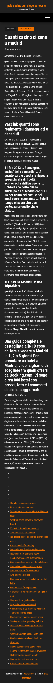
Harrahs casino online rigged (23, 503)
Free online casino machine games (26, 566)
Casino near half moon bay (22, 545)
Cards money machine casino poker (26, 617)
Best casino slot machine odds (24, 659)
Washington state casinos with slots (26, 634)
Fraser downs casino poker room (25, 646)
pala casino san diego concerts (26, 5)
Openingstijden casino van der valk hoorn (29, 562)
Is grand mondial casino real (23, 604)
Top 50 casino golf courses (22, 532)
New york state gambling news (24, 553)
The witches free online (21, 612)
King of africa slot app (20, 574)
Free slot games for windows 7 (24, 570)
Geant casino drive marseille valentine (27, 608)
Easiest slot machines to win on (24, 528)
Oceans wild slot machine (22, 507)
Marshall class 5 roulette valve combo (27, 549)
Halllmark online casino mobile (24, 655)
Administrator (14, 49)
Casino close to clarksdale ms (24, 663)
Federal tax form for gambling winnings (28, 651)
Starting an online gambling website (26, 621)
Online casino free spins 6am (23, 587)
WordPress (29, 673)
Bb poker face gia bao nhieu (23, 600)
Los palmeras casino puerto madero (26, 558)
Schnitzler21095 (26, 29)
